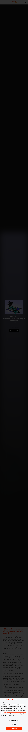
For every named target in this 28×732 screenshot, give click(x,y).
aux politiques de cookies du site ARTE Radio (15, 712)
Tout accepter (14, 728)
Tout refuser (14, 724)
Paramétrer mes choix (14, 720)
